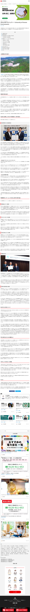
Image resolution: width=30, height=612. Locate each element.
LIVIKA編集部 (7, 395)
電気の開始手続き (16, 553)
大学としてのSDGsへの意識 (5, 48)
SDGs (1, 25)
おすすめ (3, 452)
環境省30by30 (4, 43)
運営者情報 (5, 600)
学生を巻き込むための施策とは (6, 47)
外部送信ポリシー (23, 600)
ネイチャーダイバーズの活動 (6, 41)
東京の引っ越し (16, 549)
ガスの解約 (16, 545)
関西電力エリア (3, 552)
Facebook (12, 391)
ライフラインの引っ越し (7, 547)
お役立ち (3, 538)
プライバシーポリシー (11, 600)
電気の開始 (11, 553)
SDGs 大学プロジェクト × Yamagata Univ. (7, 560)
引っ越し (24, 548)
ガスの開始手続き (21, 545)
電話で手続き (9, 610)
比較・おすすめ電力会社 (8, 452)
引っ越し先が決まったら (8, 538)
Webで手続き (23, 610)
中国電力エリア (13, 547)
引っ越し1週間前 (3, 549)
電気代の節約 (26, 553)
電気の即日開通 (4, 517)
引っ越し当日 (8, 549)
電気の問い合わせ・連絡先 (10, 474)
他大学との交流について (5, 46)
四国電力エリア (16, 548)
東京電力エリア (4, 474)
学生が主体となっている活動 (6, 42)
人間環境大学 (2, 74)
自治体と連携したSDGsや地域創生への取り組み (8, 35)
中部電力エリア (18, 547)
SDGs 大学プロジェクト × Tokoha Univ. (6, 559)
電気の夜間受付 (24, 552)
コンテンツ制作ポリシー (17, 600)
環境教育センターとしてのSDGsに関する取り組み (8, 38)
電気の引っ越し (3, 553)
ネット (2, 547)
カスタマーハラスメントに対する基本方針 (15, 601)
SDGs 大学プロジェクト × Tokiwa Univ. (6, 561)
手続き (12, 549)
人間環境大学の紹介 (4, 33)
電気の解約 (7, 553)
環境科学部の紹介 (4, 34)
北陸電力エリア (9, 548)
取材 (3, 25)
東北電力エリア (26, 549)
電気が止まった (8, 552)
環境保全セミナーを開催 (6, 40)
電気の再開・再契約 (13, 552)
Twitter (18, 391)
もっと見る (15, 592)
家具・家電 (20, 548)
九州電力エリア (23, 547)
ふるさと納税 (12, 545)
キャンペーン (26, 545)
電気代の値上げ (22, 553)
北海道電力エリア (3, 548)
